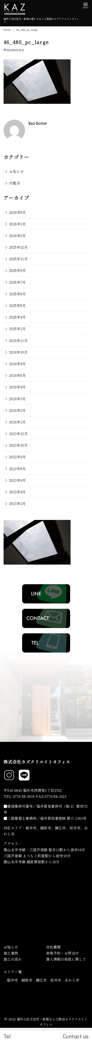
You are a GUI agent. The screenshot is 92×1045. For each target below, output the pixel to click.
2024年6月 (17, 375)
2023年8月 (17, 468)
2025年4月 (17, 317)
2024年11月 (18, 340)
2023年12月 (18, 433)
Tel (7, 1036)
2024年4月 (17, 387)
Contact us (75, 1036)
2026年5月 (17, 212)
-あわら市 (71, 980)
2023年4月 (17, 491)
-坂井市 (55, 980)
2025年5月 (17, 305)
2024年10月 (18, 352)
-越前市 (26, 980)
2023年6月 (17, 480)
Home (8, 29)
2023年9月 (17, 456)
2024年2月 (17, 410)
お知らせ (16, 171)
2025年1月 (17, 328)
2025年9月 (17, 270)
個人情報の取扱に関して (66, 959)
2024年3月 (17, 398)
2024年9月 (17, 363)
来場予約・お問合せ (62, 953)
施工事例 (11, 953)
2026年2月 (17, 235)
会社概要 (53, 947)
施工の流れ (13, 959)
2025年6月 (17, 293)
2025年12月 (18, 247)
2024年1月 (17, 422)
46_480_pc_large (27, 29)
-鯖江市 (41, 980)
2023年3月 (17, 503)
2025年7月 (17, 282)
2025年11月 (18, 258)
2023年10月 (18, 445)
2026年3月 (17, 224)
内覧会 (14, 183)
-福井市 (12, 980)
